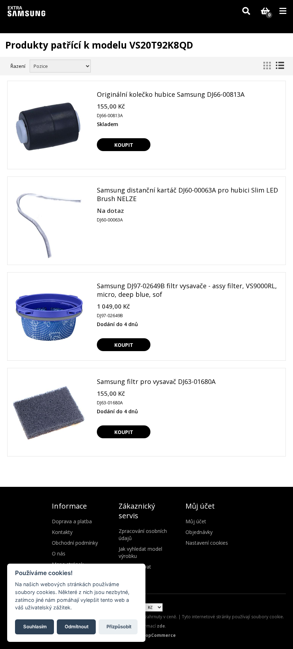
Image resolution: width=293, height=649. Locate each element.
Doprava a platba (72, 521)
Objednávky (199, 532)
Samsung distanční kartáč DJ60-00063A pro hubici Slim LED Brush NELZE (187, 194)
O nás (58, 553)
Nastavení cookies (206, 542)
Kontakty (62, 532)
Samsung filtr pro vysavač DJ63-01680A (156, 381)
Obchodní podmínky (75, 542)
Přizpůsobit (118, 626)
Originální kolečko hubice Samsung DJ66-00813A (170, 94)
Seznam (279, 65)
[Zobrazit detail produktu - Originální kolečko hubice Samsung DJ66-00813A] (48, 125)
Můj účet (195, 521)
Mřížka (267, 65)
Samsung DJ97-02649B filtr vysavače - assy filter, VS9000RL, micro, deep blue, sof (187, 290)
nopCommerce (159, 635)
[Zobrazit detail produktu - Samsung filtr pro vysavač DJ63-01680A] (48, 413)
